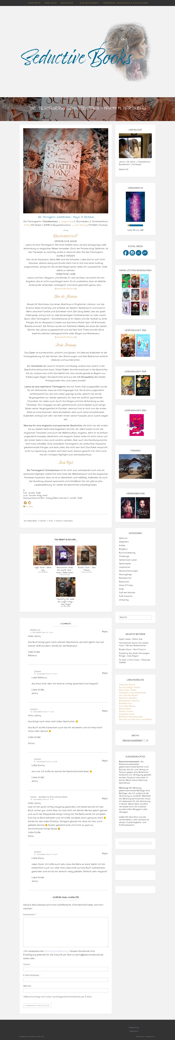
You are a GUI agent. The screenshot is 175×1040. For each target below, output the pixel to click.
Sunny (34, 709)
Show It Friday (126, 585)
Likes (29, 506)
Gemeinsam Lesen (128, 560)
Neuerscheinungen (128, 571)
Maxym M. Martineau (64, 521)
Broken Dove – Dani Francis (132, 649)
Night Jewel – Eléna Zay (130, 639)
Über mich (51, 3)
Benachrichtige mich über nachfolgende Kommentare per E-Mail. (58, 997)
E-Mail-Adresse (31, 975)
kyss (51, 521)
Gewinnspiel (125, 564)
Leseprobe (66, 221)
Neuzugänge (125, 574)
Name (27, 964)
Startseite (34, 3)
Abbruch (123, 538)
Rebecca (35, 630)
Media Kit (123, 169)
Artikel (122, 545)
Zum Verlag (80, 225)
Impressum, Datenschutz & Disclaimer (125, 3)
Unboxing (124, 600)
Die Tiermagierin (30, 521)
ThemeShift (150, 1036)
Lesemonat (124, 567)
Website (27, 986)
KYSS (26, 225)
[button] (25, 502)
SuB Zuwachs (125, 596)
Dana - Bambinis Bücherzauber (49, 797)
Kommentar (30, 914)
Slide (121, 589)
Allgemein (124, 542)
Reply (105, 631)
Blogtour (123, 549)
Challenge (124, 556)
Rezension (67, 3)
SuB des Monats (89, 3)
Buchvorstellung (127, 553)
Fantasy (43, 521)
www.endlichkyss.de (66, 289)
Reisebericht (125, 578)
